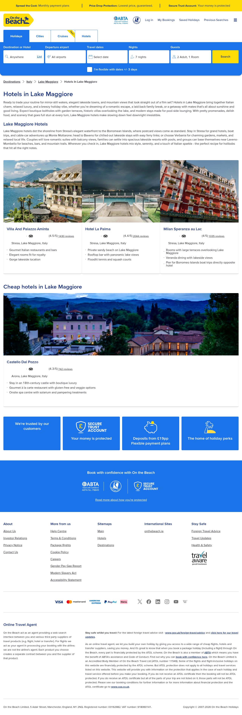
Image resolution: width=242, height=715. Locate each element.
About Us (9, 531)
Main (101, 531)
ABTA (207, 652)
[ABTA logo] (120, 20)
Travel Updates (201, 538)
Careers (55, 559)
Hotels (102, 538)
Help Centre (58, 531)
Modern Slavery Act (63, 572)
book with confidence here (191, 656)
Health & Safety (202, 545)
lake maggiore (48, 81)
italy (29, 81)
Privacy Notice (12, 545)
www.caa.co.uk (120, 686)
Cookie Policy (59, 552)
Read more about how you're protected (121, 499)
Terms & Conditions (63, 538)
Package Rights (60, 545)
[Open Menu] (235, 20)
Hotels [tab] (86, 36)
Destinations (11, 81)
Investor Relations (15, 538)
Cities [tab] (40, 36)
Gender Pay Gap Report (65, 566)
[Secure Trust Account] (146, 486)
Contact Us (10, 552)
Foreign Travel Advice (206, 531)
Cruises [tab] (66, 34)
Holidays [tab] (16, 36)
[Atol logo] (115, 486)
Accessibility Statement (65, 579)
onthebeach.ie (154, 531)
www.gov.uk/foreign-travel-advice (185, 632)
